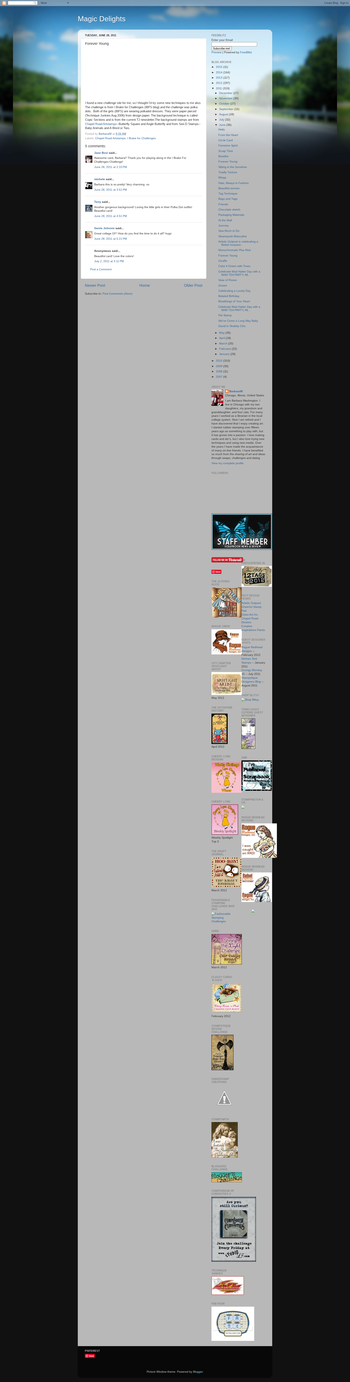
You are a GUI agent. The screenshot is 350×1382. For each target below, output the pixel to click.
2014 (219, 72)
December (226, 93)
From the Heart (228, 135)
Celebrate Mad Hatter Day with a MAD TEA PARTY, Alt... (239, 273)
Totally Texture (227, 172)
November (226, 98)
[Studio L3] (233, 1260)
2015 (219, 66)
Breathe (223, 156)
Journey (223, 225)
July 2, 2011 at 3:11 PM (109, 261)
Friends (223, 204)
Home (144, 285)
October (224, 103)
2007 (219, 376)
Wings (222, 177)
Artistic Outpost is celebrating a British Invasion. (238, 243)
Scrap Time (225, 151)
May (222, 332)
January (224, 354)
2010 (219, 360)
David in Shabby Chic (232, 326)
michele (99, 179)
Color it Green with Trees (234, 266)
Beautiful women (229, 188)
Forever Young (227, 161)
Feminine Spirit (228, 145)
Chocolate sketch (229, 209)
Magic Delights (102, 19)
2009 (219, 366)
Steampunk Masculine (232, 236)
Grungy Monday (251, 670)
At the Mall (225, 220)
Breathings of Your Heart (234, 301)
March (223, 343)
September (226, 109)
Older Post (193, 285)
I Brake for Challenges (141, 138)
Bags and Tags (228, 198)
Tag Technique (227, 193)
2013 (219, 77)
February (225, 348)
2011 (219, 88)
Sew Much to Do (228, 230)
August (224, 114)
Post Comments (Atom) (117, 293)
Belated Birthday (228, 296)
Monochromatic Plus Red (234, 250)
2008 (219, 371)
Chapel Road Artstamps (101, 124)
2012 (219, 82)
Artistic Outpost (251, 603)
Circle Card (225, 140)
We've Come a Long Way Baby (238, 320)
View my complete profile (227, 463)
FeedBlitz (246, 52)
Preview (216, 52)
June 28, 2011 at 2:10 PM (110, 167)
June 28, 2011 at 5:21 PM (110, 238)
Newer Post (95, 285)
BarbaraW (236, 391)
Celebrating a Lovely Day (234, 290)
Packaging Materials (231, 214)
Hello (221, 129)
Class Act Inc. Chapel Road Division (250, 618)
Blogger (198, 1371)
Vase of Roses (227, 280)
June (222, 124)
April (222, 338)
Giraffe (222, 260)
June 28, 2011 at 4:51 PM (110, 216)
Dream (222, 285)
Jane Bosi (101, 152)
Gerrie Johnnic (104, 228)
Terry (97, 201)
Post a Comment (101, 269)
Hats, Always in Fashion (233, 183)
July (222, 119)
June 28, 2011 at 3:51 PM (110, 189)
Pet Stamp (225, 315)
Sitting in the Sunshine (232, 167)
